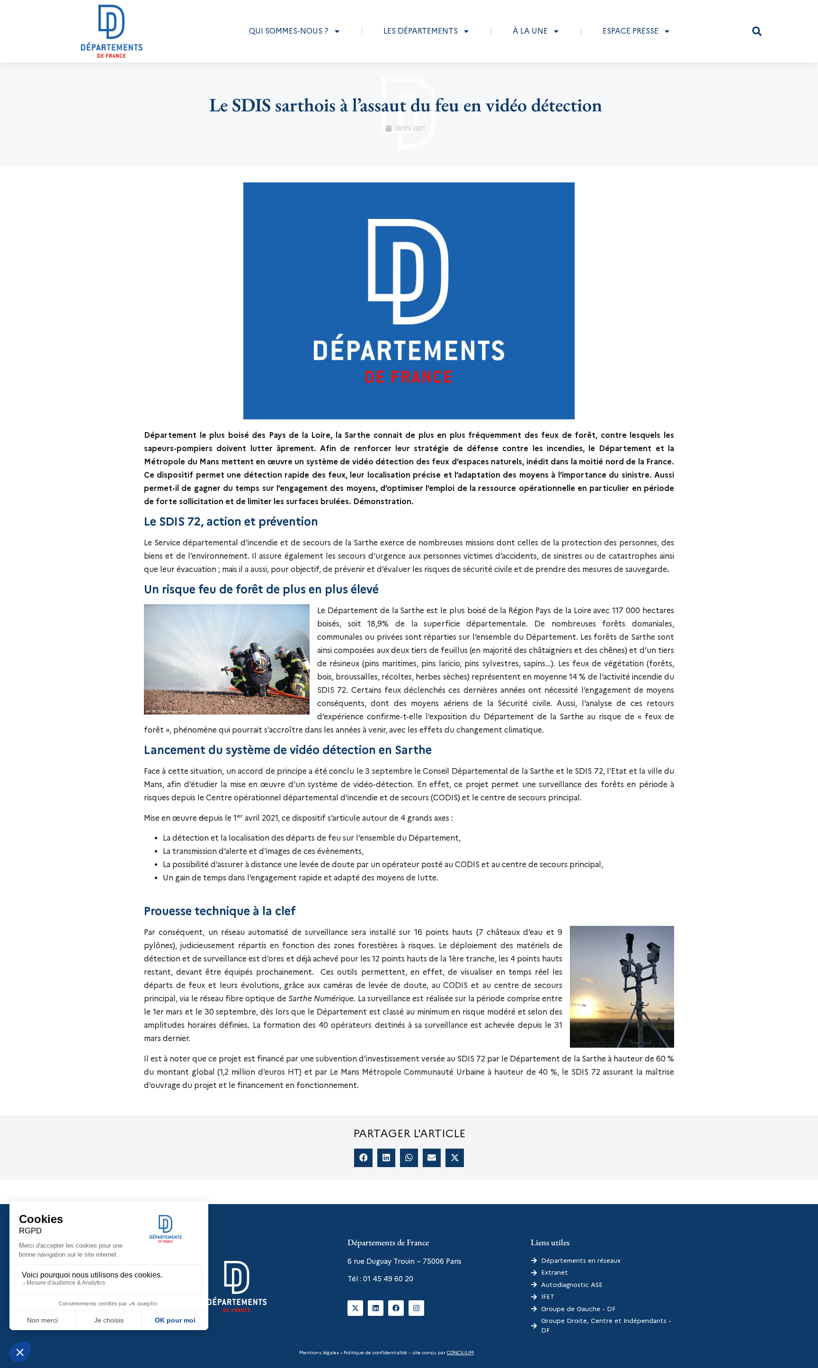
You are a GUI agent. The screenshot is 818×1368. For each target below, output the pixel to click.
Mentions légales (319, 1353)
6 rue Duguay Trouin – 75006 (395, 1261)
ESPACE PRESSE (630, 31)
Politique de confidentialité (374, 1353)
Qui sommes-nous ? (289, 31)
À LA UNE (530, 31)
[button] (756, 31)
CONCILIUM (460, 1353)
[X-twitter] (355, 1308)
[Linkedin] (375, 1308)
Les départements (420, 31)
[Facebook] (396, 1308)
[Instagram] (416, 1308)
